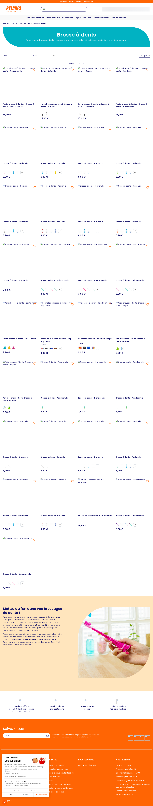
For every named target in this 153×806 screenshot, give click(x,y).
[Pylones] (13, 9)
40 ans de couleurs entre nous (54, 769)
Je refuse (10, 795)
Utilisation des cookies (126, 790)
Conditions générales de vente (130, 780)
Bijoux (78, 18)
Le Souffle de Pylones (50, 776)
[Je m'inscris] (47, 735)
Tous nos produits (35, 18)
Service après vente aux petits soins (57, 788)
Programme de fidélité (126, 769)
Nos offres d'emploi (87, 765)
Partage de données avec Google (17, 785)
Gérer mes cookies (124, 794)
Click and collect (123, 765)
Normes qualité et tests (126, 776)
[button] (4, 802)
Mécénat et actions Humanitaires (56, 784)
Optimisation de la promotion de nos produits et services (24, 783)
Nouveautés (67, 18)
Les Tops (87, 18)
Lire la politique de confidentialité (15, 776)
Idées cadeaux (53, 18)
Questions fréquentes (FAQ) (128, 773)
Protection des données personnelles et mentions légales (133, 785)
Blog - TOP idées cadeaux (52, 792)
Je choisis (25, 795)
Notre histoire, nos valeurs (52, 765)
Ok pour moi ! (41, 795)
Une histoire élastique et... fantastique (58, 773)
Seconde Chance (101, 18)
